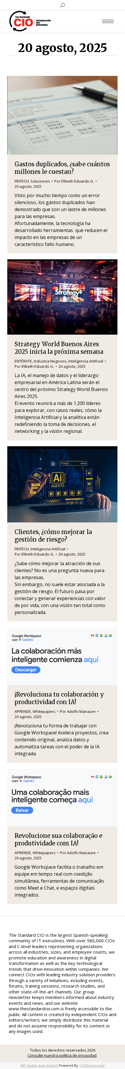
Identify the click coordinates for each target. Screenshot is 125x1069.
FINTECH (22, 181)
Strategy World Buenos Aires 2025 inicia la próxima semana (59, 347)
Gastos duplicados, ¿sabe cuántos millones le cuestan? (62, 167)
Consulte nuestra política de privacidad (62, 1055)
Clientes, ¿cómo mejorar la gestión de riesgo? (53, 535)
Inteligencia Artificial (85, 361)
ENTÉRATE (23, 361)
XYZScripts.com (93, 1065)
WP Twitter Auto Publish (39, 1065)
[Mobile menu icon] (107, 21)
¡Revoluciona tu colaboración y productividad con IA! (59, 698)
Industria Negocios (50, 361)
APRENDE (23, 711)
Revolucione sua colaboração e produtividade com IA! (58, 839)
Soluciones (40, 181)
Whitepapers (44, 711)
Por (74, 181)
